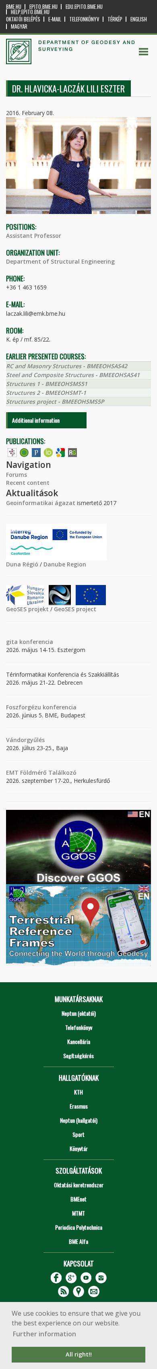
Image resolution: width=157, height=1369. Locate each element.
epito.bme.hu (43, 6)
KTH (78, 1092)
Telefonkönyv (84, 19)
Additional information (36, 420)
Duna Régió (22, 564)
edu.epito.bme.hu (84, 6)
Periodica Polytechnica (78, 1227)
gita (12, 642)
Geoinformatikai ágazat (40, 503)
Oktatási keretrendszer (78, 1184)
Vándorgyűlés (25, 740)
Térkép (114, 19)
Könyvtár (79, 1148)
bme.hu (13, 6)
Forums (16, 474)
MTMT (78, 1213)
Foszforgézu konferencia (41, 707)
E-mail (54, 19)
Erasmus (79, 1106)
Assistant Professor (33, 235)
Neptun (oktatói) (79, 1013)
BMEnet (78, 1199)
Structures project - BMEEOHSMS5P (55, 401)
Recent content (28, 482)
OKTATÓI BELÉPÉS (23, 19)
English (138, 19)
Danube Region (64, 564)
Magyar (19, 26)
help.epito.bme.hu (30, 12)
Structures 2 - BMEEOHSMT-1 (46, 392)
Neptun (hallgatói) (78, 1120)
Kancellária (78, 1041)
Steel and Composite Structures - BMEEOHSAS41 (73, 375)
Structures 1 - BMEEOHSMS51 (46, 384)
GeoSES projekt (27, 609)
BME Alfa (78, 1241)
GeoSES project (75, 609)
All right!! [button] (79, 1354)
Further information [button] (44, 1333)
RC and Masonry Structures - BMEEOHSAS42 (66, 366)
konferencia (35, 642)
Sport (78, 1134)
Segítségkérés (78, 1055)
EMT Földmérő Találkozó (41, 772)
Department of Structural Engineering (60, 261)
